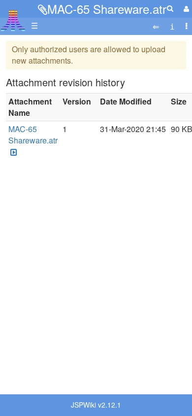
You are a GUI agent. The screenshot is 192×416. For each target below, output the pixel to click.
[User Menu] (185, 8)
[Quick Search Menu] (170, 8)
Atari (13, 20)
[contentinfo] (172, 26)
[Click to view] (12, 152)
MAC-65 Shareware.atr (106, 8)
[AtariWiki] (13, 17)
